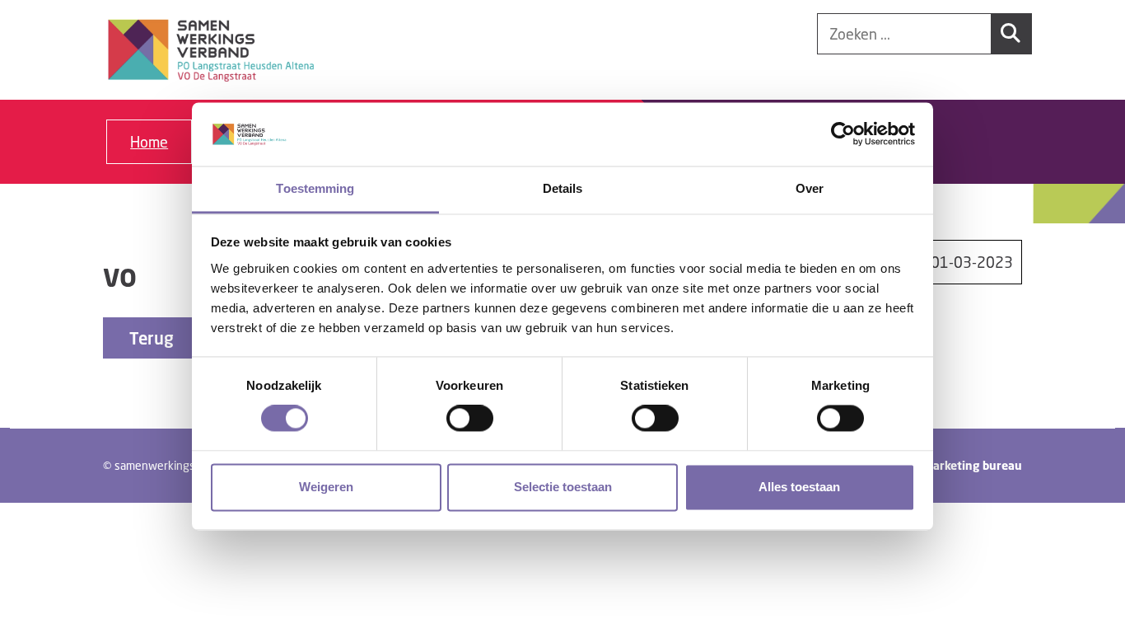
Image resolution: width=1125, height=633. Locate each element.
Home (149, 142)
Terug (151, 338)
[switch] (469, 419)
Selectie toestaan (563, 487)
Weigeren (326, 487)
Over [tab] (810, 188)
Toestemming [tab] (315, 188)
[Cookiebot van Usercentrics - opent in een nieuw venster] (843, 134)
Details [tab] (563, 188)
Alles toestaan (799, 487)
